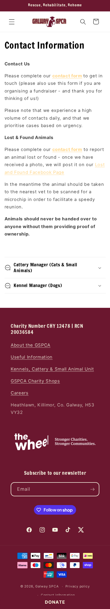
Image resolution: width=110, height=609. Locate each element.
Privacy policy (77, 586)
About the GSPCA (30, 345)
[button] (11, 21)
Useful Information (32, 357)
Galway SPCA (46, 586)
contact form (67, 75)
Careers (20, 393)
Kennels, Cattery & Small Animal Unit (52, 369)
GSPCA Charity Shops (35, 381)
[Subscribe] (92, 489)
